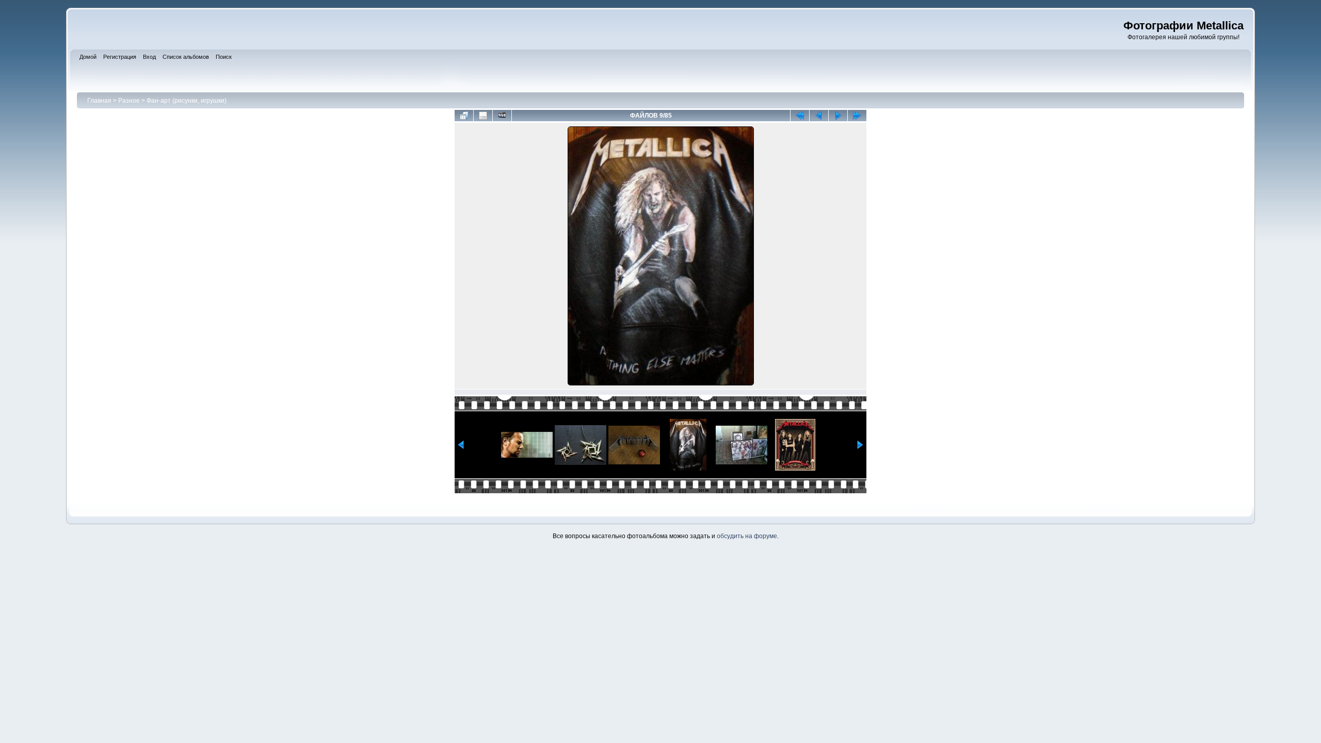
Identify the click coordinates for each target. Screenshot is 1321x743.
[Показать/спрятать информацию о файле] (483, 115)
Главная (99, 100)
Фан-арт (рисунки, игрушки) (187, 100)
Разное (129, 100)
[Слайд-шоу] (502, 115)
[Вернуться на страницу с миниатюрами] (464, 115)
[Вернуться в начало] (800, 115)
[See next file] (838, 115)
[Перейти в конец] (857, 115)
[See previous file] (819, 115)
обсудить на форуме (747, 536)
